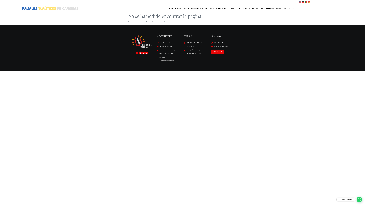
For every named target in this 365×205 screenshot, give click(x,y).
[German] (303, 2)
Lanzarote (186, 8)
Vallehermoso (270, 8)
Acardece (290, 8)
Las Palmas (203, 8)
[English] (300, 2)
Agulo (284, 8)
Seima (263, 8)
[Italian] (306, 2)
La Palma (218, 8)
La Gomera (232, 8)
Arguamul (278, 8)
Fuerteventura (194, 8)
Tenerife (211, 8)
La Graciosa (177, 8)
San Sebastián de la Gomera (251, 8)
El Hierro (224, 8)
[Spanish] (309, 2)
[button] (359, 199)
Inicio (171, 8)
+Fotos (239, 8)
